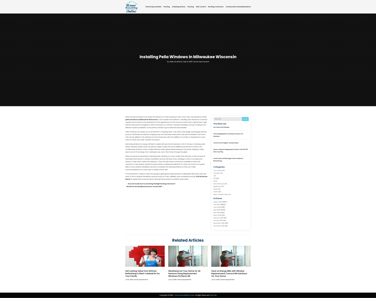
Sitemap (213, 295)
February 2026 (218, 218)
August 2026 (217, 202)
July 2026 (216, 205)
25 (214, 181)
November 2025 (218, 226)
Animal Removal (218, 184)
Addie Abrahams (175, 62)
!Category (216, 173)
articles (215, 192)
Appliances (217, 186)
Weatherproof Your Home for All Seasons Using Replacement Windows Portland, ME (184, 273)
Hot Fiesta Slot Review (221, 127)
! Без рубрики (217, 170)
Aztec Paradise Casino (221, 194)
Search (245, 119)
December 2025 (218, 223)
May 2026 (216, 210)
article (215, 189)
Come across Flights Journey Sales (225, 143)
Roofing (167, 7)
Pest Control (201, 7)
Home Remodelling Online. (185, 295)
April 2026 (216, 213)
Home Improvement (153, 7)
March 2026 (217, 215)
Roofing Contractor (216, 7)
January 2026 (218, 220)
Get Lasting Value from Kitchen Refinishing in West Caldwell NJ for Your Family (142, 273)
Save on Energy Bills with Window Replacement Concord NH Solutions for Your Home (229, 273)
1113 (214, 178)
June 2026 (216, 207)
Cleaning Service (178, 7)
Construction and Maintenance (238, 7)
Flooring (190, 7)
